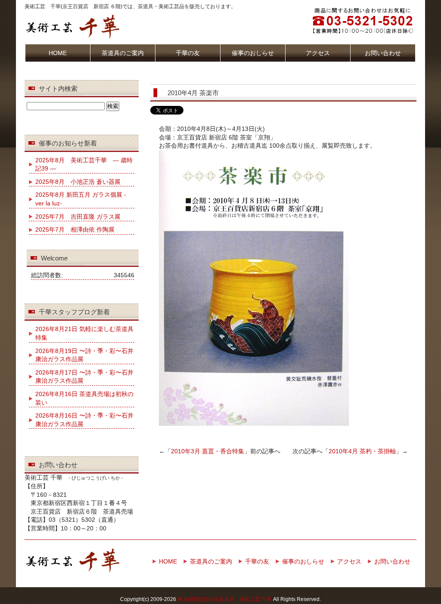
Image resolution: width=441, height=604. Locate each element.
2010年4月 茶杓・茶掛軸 (362, 451)
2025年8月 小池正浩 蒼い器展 (78, 181)
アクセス (318, 53)
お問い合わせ (383, 53)
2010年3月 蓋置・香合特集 (207, 451)
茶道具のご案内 (123, 53)
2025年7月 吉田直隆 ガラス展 (78, 216)
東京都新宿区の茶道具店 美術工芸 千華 (224, 599)
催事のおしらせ (253, 53)
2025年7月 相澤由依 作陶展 (75, 229)
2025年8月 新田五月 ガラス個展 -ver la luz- (80, 199)
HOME (58, 53)
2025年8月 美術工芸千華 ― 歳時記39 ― (84, 164)
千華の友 (188, 53)
